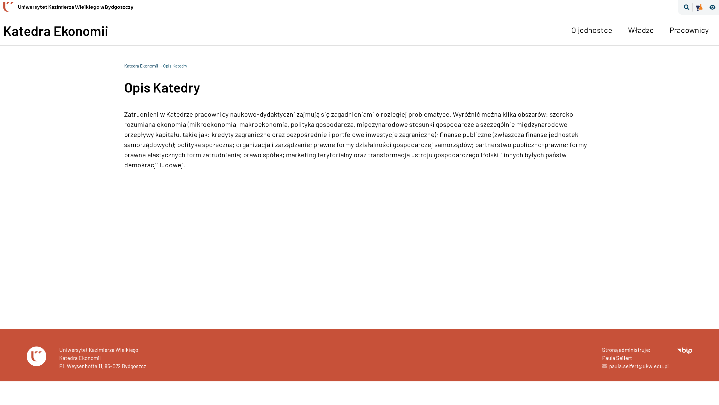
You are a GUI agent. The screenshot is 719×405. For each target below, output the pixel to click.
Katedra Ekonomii (55, 30)
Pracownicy (689, 30)
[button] (687, 7)
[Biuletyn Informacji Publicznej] (684, 349)
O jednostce (591, 30)
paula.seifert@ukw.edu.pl (639, 366)
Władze (641, 30)
